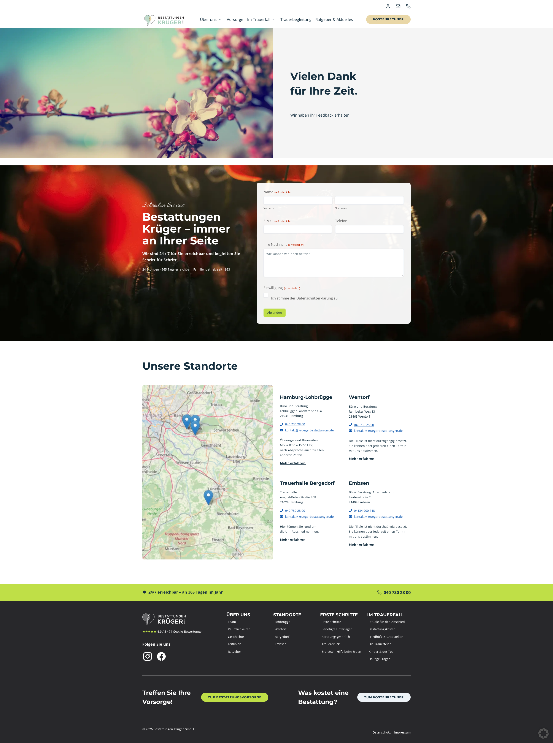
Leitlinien (234, 644)
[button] (543, 733)
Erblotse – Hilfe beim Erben (341, 652)
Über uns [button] (208, 19)
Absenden (274, 313)
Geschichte (236, 637)
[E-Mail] (398, 6)
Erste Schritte (331, 622)
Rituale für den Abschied (387, 622)
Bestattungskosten (382, 629)
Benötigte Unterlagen (337, 629)
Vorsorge (235, 19)
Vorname (269, 208)
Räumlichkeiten (239, 629)
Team (232, 622)
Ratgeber (234, 652)
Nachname (341, 208)
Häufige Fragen (380, 659)
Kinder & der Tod (381, 652)
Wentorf (280, 629)
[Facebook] (161, 656)
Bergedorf (282, 637)
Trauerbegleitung (295, 19)
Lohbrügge (282, 622)
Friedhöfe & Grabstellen (386, 637)
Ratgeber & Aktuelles (334, 19)
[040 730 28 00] (345, 592)
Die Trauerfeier (380, 644)
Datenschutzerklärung (314, 298)
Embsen (280, 644)
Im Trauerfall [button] (258, 19)
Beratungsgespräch (336, 637)
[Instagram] (147, 656)
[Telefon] (408, 6)
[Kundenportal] (388, 6)
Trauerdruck (331, 644)
